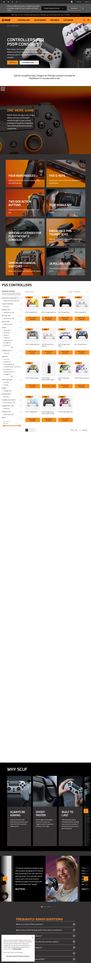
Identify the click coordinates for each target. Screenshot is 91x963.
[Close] (32, 937)
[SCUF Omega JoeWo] (32, 402)
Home (8, 26)
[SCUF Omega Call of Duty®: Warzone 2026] (49, 402)
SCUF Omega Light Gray (32, 344)
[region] (18, 948)
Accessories (40, 20)
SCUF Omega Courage (31, 378)
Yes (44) (6, 307)
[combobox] (54, 8)
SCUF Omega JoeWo (31, 412)
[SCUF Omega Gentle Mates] (65, 334)
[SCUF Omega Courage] (32, 368)
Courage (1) (7, 369)
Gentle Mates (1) (9, 372)
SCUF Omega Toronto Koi (82, 378)
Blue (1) (6, 335)
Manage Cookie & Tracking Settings (18, 956)
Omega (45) (7, 391)
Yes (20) (6, 397)
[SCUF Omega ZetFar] (32, 302)
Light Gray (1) (8, 340)
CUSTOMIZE (68, 20)
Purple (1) (7, 345)
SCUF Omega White (80, 312)
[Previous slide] (5, 879)
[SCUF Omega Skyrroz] (82, 334)
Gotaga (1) (7, 374)
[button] (6, 20)
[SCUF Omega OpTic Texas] (65, 368)
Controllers (24, 20)
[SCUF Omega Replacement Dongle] (49, 368)
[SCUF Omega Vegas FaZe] (65, 402)
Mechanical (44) (9, 312)
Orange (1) (7, 343)
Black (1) (6, 333)
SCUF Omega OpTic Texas (64, 379)
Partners (54, 20)
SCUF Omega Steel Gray (49, 312)
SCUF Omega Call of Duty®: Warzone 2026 (48, 412)
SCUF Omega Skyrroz (81, 344)
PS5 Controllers (15, 26)
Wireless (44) (8, 324)
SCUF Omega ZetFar (31, 312)
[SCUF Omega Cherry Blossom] (49, 334)
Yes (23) (6, 382)
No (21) (6, 385)
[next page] (36, 430)
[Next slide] (86, 811)
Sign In (78, 1)
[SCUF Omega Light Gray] (32, 334)
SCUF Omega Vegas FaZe (65, 412)
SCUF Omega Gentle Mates (64, 345)
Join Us (87, 1)
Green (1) (7, 338)
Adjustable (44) (9, 414)
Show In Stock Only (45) (11, 301)
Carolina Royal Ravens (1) (12, 367)
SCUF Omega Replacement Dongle (48, 379)
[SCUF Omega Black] (65, 302)
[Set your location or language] (72, 2)
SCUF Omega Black (63, 312)
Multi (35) (7, 330)
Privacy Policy (17, 949)
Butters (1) (7, 362)
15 (76, 430)
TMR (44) (7, 408)
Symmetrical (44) (9, 403)
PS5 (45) (6, 353)
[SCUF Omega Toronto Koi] (82, 368)
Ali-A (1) (6, 359)
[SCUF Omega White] (82, 302)
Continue (74, 8)
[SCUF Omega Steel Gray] (49, 302)
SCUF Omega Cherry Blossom (48, 345)
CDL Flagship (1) (9, 364)
